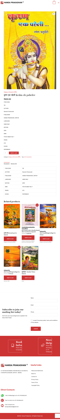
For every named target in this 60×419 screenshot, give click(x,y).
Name (32, 298)
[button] (53, 14)
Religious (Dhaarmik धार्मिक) (10, 92)
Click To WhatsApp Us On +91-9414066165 (16, 395)
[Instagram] (9, 378)
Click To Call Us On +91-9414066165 (14, 400)
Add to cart (13, 153)
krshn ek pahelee (28, 156)
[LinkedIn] (5, 378)
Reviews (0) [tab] (14, 163)
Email (32, 305)
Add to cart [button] (10, 238)
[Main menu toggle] (58, 2)
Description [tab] (7, 163)
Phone (32, 312)
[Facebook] (2, 378)
